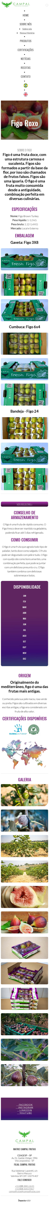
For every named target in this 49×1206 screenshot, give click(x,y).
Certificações (26, 50)
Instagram (25, 1107)
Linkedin (25, 1110)
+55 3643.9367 (24, 1188)
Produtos (25, 41)
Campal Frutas (24, 4)
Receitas (26, 68)
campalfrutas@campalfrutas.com (24, 1191)
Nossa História (27, 33)
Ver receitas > (24, 504)
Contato (26, 76)
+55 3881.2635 (24, 1186)
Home (26, 15)
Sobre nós (26, 24)
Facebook (25, 1104)
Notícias (26, 59)
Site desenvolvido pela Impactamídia (24, 1200)
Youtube (25, 1113)
